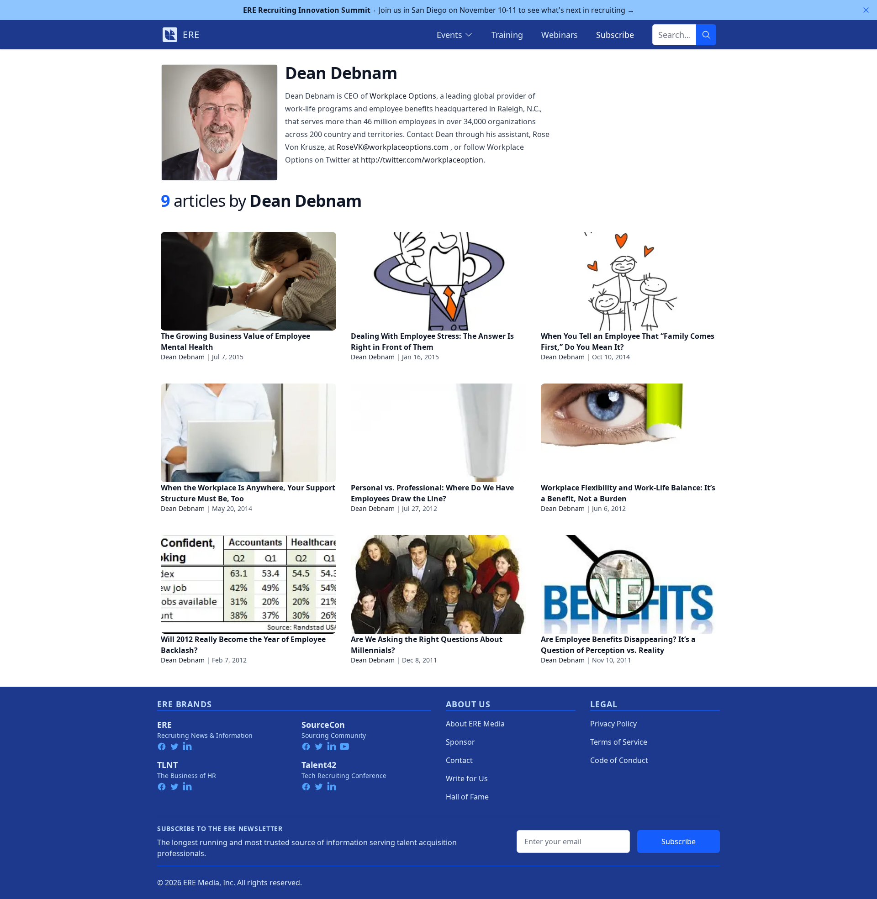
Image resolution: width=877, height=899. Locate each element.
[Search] (706, 34)
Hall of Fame (467, 797)
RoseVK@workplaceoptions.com (393, 147)
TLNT (167, 764)
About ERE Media (475, 724)
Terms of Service (618, 742)
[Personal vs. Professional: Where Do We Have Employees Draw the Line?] (438, 433)
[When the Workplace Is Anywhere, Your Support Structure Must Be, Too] (248, 433)
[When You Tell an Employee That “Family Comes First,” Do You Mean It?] (628, 281)
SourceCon (323, 724)
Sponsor (460, 742)
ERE (164, 724)
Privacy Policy (613, 724)
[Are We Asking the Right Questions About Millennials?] (438, 584)
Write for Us (467, 778)
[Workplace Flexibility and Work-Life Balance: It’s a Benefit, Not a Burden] (628, 433)
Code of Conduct (619, 760)
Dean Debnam (183, 356)
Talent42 (318, 764)
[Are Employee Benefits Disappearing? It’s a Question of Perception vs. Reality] (628, 584)
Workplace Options (403, 96)
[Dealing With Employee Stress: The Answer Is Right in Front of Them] (438, 281)
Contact (459, 760)
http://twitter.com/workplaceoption (422, 160)
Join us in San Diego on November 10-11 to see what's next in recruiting (438, 10)
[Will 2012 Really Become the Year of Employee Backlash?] (248, 584)
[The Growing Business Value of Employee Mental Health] (248, 281)
